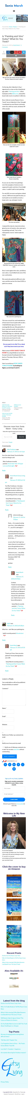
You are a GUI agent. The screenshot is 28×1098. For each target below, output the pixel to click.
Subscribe (21, 437)
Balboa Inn (15, 93)
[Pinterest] (20, 52)
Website (4, 724)
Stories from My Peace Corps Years (11, 955)
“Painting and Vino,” (14, 91)
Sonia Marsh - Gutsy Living (14, 5)
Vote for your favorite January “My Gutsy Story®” (7, 415)
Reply (4, 470)
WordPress (18, 1094)
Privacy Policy (5, 1082)
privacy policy (19, 804)
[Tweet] (12, 52)
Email (4, 716)
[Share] (8, 52)
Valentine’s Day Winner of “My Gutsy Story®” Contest (7, 406)
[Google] (16, 52)
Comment (5, 688)
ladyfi (8, 623)
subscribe (16, 749)
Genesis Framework (9, 1094)
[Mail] (16, 55)
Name (4, 708)
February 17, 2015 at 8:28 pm (15, 625)
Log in (22, 1094)
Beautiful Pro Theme (18, 1092)
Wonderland (19, 633)
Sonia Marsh (19, 572)
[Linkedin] (24, 52)
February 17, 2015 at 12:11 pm (16, 451)
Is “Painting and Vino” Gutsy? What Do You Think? (15, 503)
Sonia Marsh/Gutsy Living (17, 475)
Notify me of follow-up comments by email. (12, 736)
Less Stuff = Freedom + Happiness (11, 1049)
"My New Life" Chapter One (9, 1040)
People (10, 442)
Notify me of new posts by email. (11, 743)
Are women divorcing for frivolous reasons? (13, 1052)
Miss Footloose (11, 449)
